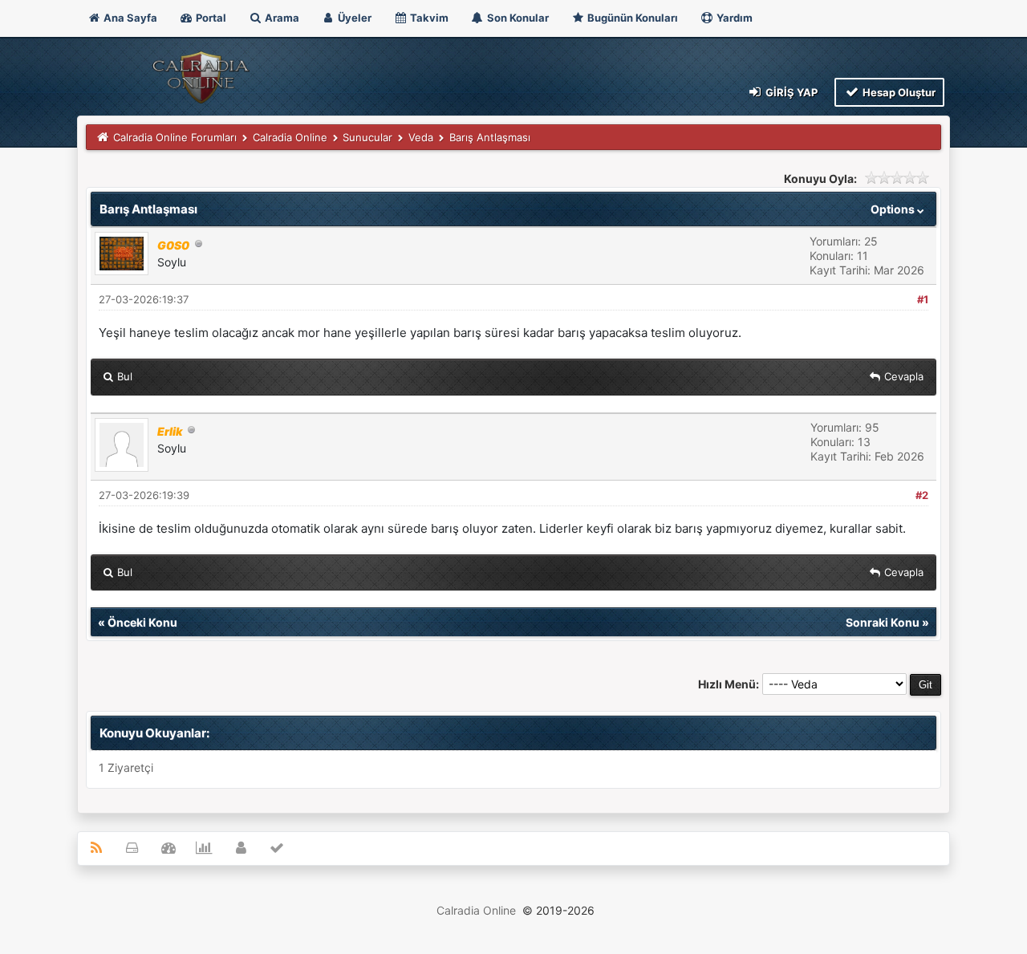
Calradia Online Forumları (175, 137)
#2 (921, 495)
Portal (209, 17)
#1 (922, 299)
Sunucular (367, 137)
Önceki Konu (142, 622)
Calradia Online (290, 137)
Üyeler (353, 17)
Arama (280, 17)
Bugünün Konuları (631, 17)
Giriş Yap (790, 92)
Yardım (733, 17)
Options (894, 209)
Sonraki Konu (882, 622)
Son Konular (517, 17)
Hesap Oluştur (898, 92)
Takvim (428, 17)
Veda (420, 137)
